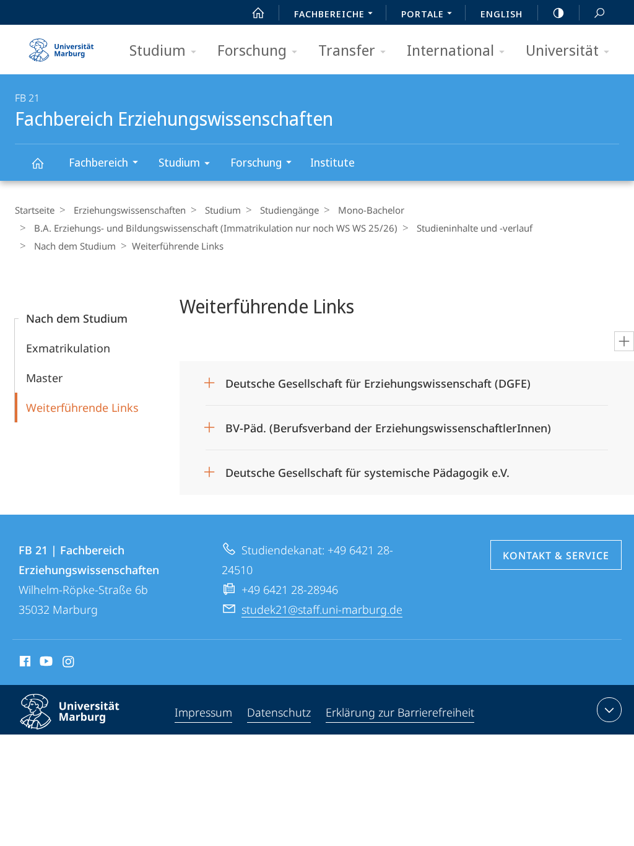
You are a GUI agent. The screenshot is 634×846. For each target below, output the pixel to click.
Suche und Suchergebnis (599, 12)
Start (258, 12)
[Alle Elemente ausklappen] (624, 341)
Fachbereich (98, 162)
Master (44, 377)
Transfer (346, 50)
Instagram (69, 663)
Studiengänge (289, 210)
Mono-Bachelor (371, 210)
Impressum (203, 712)
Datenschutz (279, 712)
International (450, 50)
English (501, 13)
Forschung (252, 50)
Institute (332, 162)
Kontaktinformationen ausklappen (609, 709)
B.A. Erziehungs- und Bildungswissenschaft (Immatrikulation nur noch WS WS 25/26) (215, 228)
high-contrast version (558, 12)
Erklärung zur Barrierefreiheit (400, 712)
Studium (157, 50)
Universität (562, 50)
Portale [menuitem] (422, 13)
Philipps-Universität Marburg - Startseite (61, 45)
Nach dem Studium (75, 246)
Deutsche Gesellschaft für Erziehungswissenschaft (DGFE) (378, 379)
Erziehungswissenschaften (130, 210)
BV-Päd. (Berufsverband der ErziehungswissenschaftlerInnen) (388, 423)
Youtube (45, 663)
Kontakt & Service (556, 555)
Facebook (24, 663)
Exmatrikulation (68, 348)
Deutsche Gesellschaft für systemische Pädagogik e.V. (367, 468)
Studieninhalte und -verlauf (474, 228)
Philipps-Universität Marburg (91, 731)
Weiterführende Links (82, 407)
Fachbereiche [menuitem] (329, 13)
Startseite (34, 210)
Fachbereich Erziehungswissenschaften (37, 162)
